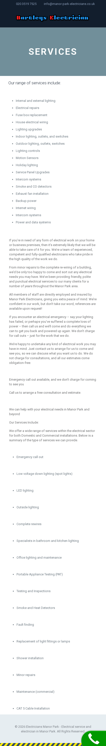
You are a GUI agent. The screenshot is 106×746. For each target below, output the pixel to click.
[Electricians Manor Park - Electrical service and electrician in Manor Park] (53, 17)
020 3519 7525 (26, 4)
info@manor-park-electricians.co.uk (69, 4)
